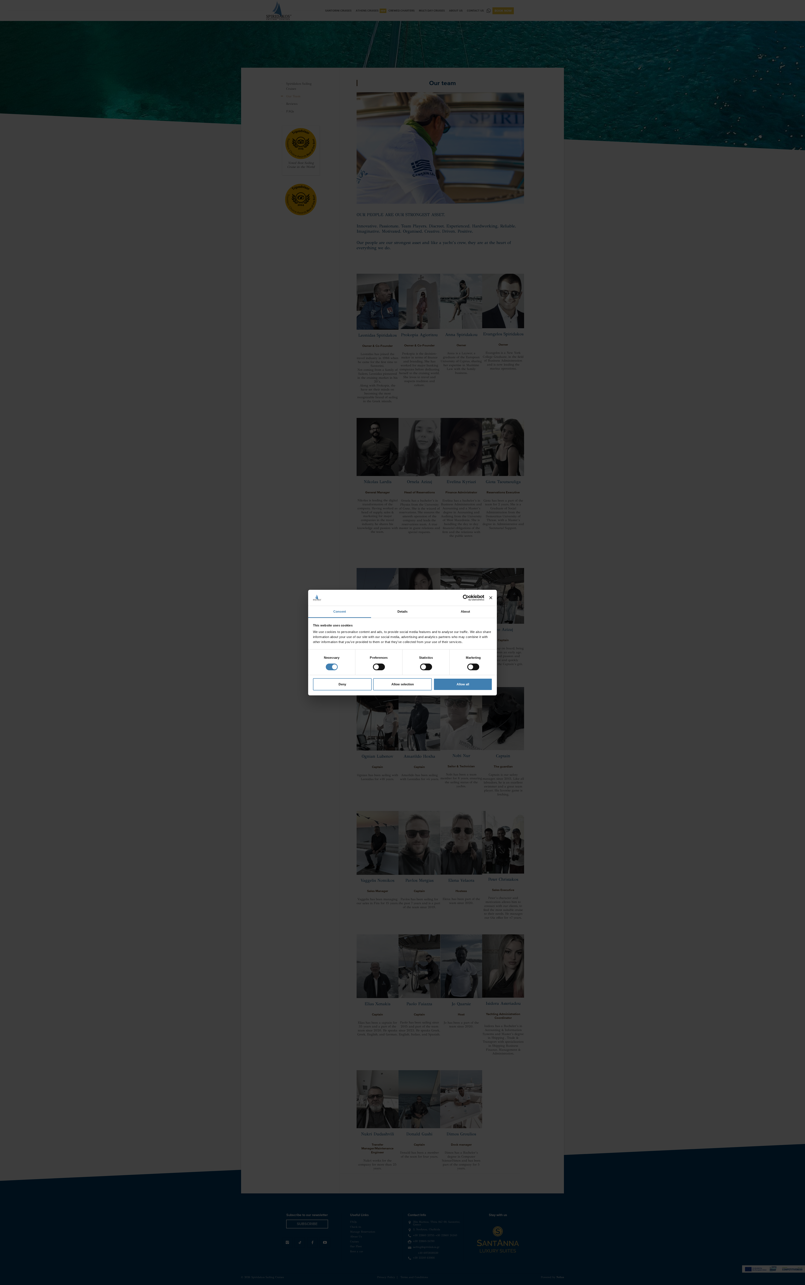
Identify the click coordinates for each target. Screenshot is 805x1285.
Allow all (463, 684)
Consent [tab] (339, 611)
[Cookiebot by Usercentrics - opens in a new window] (466, 598)
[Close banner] (490, 597)
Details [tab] (402, 611)
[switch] (379, 667)
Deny (342, 684)
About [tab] (465, 611)
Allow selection (402, 684)
